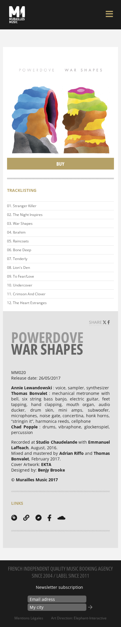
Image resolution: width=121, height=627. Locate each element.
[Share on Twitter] (105, 322)
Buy (60, 163)
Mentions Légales (28, 618)
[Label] (14, 518)
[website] (26, 518)
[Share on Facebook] (108, 322)
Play (108, 206)
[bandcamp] (38, 518)
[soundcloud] (61, 518)
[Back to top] (110, 610)
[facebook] (49, 518)
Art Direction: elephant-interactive (79, 618)
